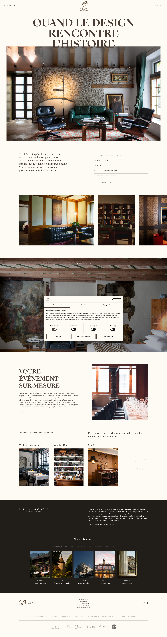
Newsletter (132, 617)
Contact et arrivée (38, 617)
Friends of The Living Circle (106, 546)
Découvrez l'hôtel (103, 182)
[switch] (73, 329)
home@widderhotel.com (83, 607)
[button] (141, 464)
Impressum (84, 617)
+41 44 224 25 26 (83, 605)
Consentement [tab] (57, 305)
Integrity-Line (67, 617)
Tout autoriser (108, 336)
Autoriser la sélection (83, 336)
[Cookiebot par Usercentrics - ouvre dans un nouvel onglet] (113, 299)
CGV (76, 617)
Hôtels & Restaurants (58, 546)
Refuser (58, 336)
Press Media (53, 617)
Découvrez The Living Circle (102, 524)
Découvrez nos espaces (31, 413)
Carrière (121, 617)
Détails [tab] (83, 305)
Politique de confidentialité (103, 617)
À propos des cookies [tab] (109, 305)
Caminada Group (85, 546)
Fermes (72, 546)
